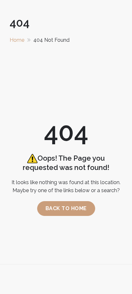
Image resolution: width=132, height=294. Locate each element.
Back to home (66, 208)
